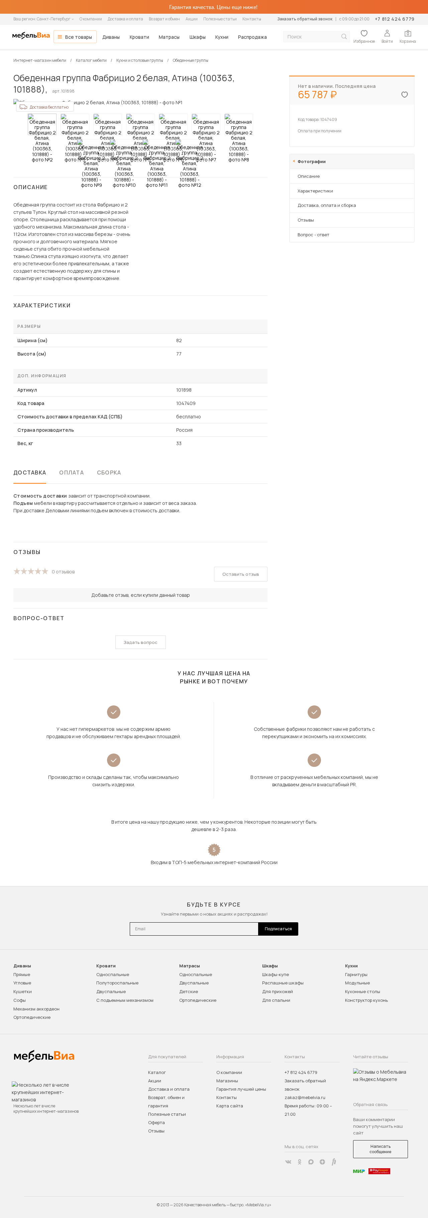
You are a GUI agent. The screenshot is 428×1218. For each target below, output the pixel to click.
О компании (91, 19)
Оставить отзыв (240, 574)
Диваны (111, 37)
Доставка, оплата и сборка (327, 205)
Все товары (78, 37)
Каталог (157, 1072)
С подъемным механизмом (124, 1000)
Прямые (21, 974)
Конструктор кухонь (366, 1000)
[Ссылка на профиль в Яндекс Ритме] (333, 1162)
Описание (309, 176)
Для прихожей (277, 991)
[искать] (344, 36)
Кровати (139, 37)
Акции (192, 19)
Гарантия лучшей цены (241, 1089)
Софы (19, 1000)
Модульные (357, 983)
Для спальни (276, 1000)
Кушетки (22, 991)
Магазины (227, 1081)
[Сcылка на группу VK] (288, 1162)
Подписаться (278, 929)
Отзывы (306, 220)
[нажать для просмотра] (42, 124)
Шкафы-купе (275, 974)
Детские (188, 991)
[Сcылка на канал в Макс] (311, 1162)
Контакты (251, 19)
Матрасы (169, 37)
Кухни (221, 37)
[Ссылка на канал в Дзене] (322, 1162)
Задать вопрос (140, 642)
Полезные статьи (220, 19)
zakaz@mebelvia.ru (305, 1097)
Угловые (22, 983)
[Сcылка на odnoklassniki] (299, 1162)
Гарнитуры (356, 974)
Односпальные (112, 974)
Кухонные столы (362, 991)
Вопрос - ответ (313, 235)
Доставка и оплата (125, 19)
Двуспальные (111, 991)
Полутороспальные (117, 983)
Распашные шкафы (283, 983)
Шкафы (198, 37)
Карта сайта (229, 1106)
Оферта (156, 1122)
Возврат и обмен (164, 19)
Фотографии (312, 161)
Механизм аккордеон (36, 1009)
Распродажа (252, 37)
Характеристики (315, 191)
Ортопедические (31, 1017)
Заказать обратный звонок (304, 19)
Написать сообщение (380, 1149)
